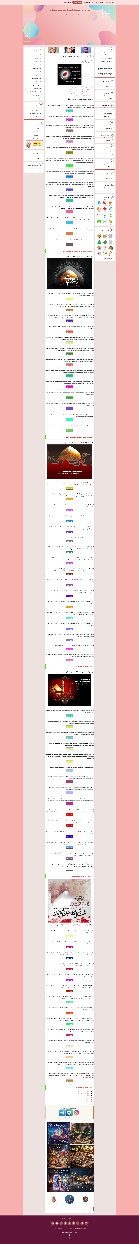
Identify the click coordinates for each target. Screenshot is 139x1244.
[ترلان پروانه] (70, 50)
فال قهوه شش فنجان (107, 116)
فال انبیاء (110, 98)
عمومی (84, 1209)
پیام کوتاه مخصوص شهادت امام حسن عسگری (80, 93)
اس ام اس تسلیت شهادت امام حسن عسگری (70, 9)
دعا (111, 155)
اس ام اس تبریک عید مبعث (106, 61)
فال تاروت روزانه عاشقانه (35, 91)
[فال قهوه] (82, 1157)
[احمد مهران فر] (86, 50)
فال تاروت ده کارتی (37, 85)
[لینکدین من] (52, 1223)
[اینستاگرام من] (73, 1223)
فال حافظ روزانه (38, 132)
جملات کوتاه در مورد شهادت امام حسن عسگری (80, 91)
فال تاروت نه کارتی (37, 81)
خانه (113, 2)
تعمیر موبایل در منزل (36, 110)
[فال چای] (82, 1180)
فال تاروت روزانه (37, 55)
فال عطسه (39, 158)
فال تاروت (101, 2)
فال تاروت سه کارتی (37, 68)
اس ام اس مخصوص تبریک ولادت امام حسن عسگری (79, 1092)
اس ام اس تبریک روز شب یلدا (84, 1096)
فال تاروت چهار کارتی (36, 71)
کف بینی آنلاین (109, 128)
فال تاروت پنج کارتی (37, 75)
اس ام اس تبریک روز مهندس (84, 1098)
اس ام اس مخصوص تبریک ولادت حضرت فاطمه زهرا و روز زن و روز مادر (105, 69)
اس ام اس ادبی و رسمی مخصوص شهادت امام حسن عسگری (77, 95)
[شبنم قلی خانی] (53, 50)
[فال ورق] (58, 1180)
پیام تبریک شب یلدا (37, 138)
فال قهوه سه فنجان (108, 113)
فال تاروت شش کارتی (36, 78)
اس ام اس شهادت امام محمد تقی (105, 65)
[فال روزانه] (58, 1134)
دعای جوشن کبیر (108, 151)
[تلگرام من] (82, 1223)
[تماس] (69, 1223)
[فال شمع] (58, 1157)
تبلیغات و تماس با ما (67, 2)
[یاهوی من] (86, 1223)
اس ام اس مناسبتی (77, 2)
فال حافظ (108, 2)
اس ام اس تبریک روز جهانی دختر (83, 1100)
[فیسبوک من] (77, 1223)
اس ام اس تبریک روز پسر (106, 58)
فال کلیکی (110, 167)
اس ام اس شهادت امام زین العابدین (82, 1094)
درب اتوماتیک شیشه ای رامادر (34, 113)
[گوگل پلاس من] (61, 1223)
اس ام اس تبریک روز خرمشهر (106, 55)
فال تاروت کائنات (37, 61)
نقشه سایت (64, 1232)
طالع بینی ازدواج (108, 140)
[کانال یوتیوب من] (57, 1223)
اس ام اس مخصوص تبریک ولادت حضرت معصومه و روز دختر (105, 74)
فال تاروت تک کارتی (37, 65)
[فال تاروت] (82, 1134)
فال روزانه (94, 2)
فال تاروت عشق (37, 88)
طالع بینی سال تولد (108, 258)
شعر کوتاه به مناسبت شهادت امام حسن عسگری (80, 89)
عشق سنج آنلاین (108, 178)
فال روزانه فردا (38, 170)
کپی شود (69, 111)
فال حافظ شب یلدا (37, 135)
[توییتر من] (65, 1223)
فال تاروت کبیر (38, 58)
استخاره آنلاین (87, 2)
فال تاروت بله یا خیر (37, 95)
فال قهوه (110, 110)
